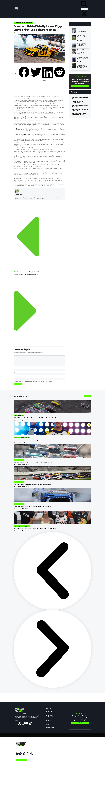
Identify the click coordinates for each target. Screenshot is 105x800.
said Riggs (23, 134)
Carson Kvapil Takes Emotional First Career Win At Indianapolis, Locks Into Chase (82, 51)
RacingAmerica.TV (20, 788)
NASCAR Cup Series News (19, 415)
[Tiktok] (30, 723)
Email (15, 372)
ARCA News (48, 724)
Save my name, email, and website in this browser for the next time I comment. (34, 381)
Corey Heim (17, 128)
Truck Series (56, 8)
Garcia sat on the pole (19, 172)
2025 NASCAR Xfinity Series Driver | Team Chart (80, 110)
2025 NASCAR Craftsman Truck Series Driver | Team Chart (79, 114)
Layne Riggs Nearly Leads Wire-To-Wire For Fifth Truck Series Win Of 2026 (83, 58)
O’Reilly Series (45, 8)
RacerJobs (18, 791)
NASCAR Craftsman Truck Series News (23, 22)
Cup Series (34, 8)
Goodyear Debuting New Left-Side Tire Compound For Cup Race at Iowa (82, 30)
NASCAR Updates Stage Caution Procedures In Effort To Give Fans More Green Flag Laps (37, 417)
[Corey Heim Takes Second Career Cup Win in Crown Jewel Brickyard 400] (74, 45)
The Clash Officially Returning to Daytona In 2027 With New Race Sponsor (82, 37)
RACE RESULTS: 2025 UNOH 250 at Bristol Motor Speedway (29, 120)
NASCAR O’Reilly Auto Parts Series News (50, 716)
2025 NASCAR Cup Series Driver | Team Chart (80, 106)
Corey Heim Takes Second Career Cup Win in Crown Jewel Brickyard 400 (82, 44)
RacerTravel (18, 793)
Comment (16, 354)
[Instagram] (23, 723)
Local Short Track (50, 727)
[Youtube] (26, 723)
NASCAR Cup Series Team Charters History (78, 102)
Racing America (19, 785)
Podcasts (66, 8)
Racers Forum (19, 796)
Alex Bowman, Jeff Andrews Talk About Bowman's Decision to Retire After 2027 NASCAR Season (83, 66)
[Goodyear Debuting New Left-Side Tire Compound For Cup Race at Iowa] (74, 31)
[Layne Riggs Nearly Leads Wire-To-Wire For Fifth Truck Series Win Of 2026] (74, 59)
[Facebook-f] (16, 723)
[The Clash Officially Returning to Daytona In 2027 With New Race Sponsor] (74, 37)
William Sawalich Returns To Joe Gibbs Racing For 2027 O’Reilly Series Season (34, 440)
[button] (84, 4)
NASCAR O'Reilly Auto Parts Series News (22, 437)
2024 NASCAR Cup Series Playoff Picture (80, 98)
